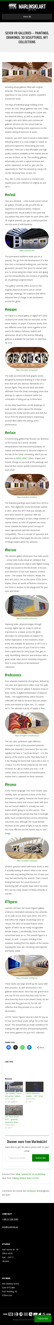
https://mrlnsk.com (27, 250)
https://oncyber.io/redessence (27, 735)
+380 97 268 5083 (10, 1219)
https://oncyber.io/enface (27, 497)
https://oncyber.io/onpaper (27, 370)
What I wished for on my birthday (30, 1174)
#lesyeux (10, 784)
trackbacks (31, 1191)
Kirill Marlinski (30, 1319)
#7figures (11, 901)
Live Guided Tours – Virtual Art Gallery (14, 1094)
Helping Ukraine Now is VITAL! (25, 1178)
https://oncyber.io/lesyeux (27, 860)
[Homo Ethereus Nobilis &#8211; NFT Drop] (34, 1087)
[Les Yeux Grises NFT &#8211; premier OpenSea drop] (14, 1110)
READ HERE (21, 458)
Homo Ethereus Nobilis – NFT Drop (34, 1094)
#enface (10, 432)
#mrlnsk (10, 194)
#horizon (10, 549)
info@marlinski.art (10, 1227)
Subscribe (40, 1157)
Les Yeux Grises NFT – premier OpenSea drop (12, 1119)
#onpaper (11, 309)
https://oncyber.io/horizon (27, 618)
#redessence (13, 674)
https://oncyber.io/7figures (27, 978)
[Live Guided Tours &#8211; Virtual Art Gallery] (14, 1087)
